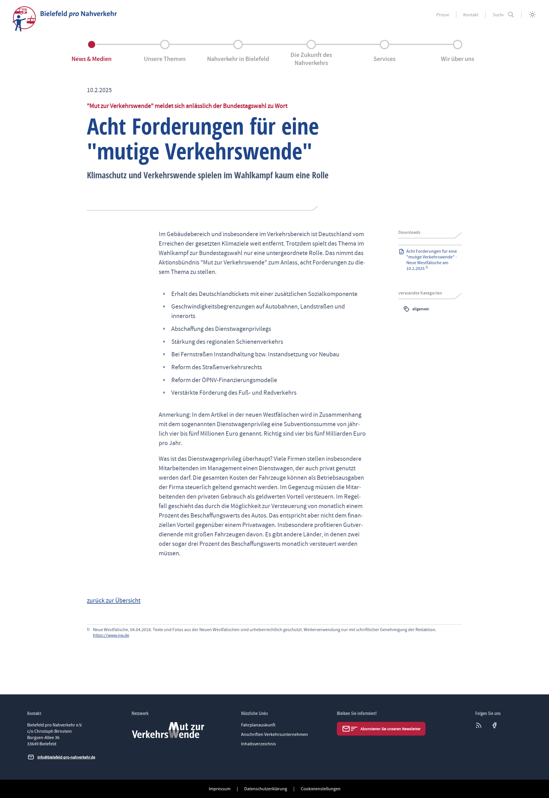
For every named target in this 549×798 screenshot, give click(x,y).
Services (384, 59)
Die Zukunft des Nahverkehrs (311, 59)
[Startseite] (65, 18)
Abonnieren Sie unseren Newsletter (391, 728)
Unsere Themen (165, 59)
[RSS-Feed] (480, 725)
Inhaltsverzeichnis (258, 744)
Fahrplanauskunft (258, 725)
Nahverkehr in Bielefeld (238, 59)
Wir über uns (457, 59)
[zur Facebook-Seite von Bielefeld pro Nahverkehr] (496, 725)
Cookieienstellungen (321, 789)
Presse (442, 15)
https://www (105, 635)
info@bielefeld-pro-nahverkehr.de (66, 757)
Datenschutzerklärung (265, 789)
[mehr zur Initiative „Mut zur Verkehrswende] (168, 730)
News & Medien (91, 59)
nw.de (123, 635)
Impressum (219, 789)
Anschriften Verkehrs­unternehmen (274, 734)
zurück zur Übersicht (113, 600)
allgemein (420, 308)
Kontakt (470, 15)
